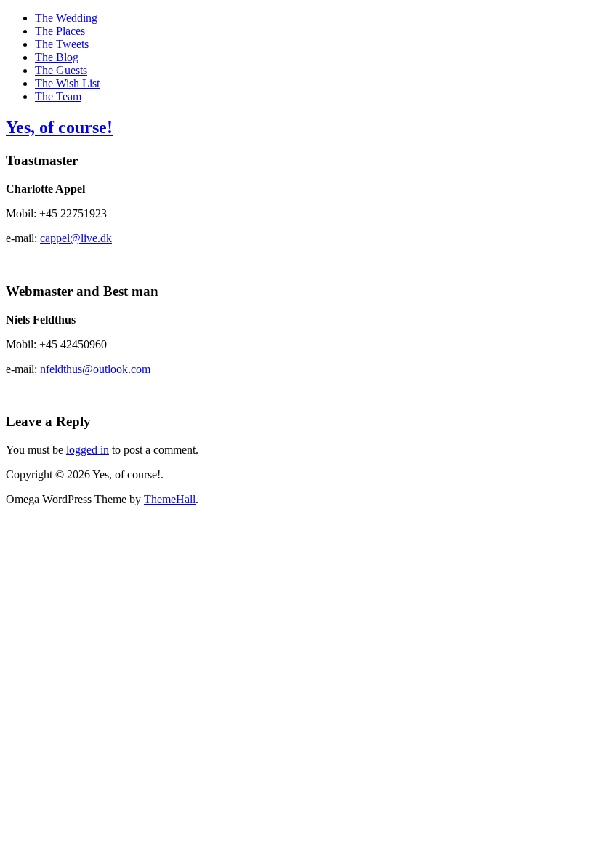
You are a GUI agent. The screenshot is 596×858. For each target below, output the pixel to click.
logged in (87, 450)
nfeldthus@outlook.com (95, 369)
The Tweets (62, 44)
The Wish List (67, 83)
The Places (60, 31)
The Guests (61, 70)
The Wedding (66, 18)
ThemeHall (170, 499)
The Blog (56, 57)
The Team (58, 96)
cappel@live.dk (76, 238)
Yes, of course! (59, 127)
